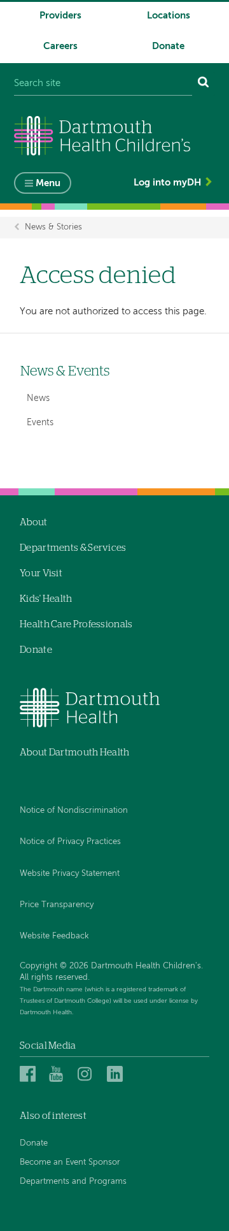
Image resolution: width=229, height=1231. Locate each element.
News (38, 398)
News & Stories (53, 227)
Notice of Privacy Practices (70, 842)
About (34, 522)
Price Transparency (57, 905)
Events (40, 422)
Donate (168, 46)
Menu (48, 183)
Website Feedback (54, 936)
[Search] (203, 84)
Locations (168, 15)
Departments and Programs (73, 1181)
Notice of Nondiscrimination (74, 810)
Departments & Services (73, 548)
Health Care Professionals (76, 624)
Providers (60, 15)
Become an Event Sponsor (70, 1162)
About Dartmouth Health (75, 752)
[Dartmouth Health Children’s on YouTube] (59, 1074)
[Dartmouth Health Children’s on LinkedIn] (117, 1074)
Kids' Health (46, 599)
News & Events (64, 371)
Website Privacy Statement (70, 874)
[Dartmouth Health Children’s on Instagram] (87, 1074)
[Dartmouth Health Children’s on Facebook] (29, 1074)
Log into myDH (167, 182)
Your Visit (41, 573)
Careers (60, 46)
